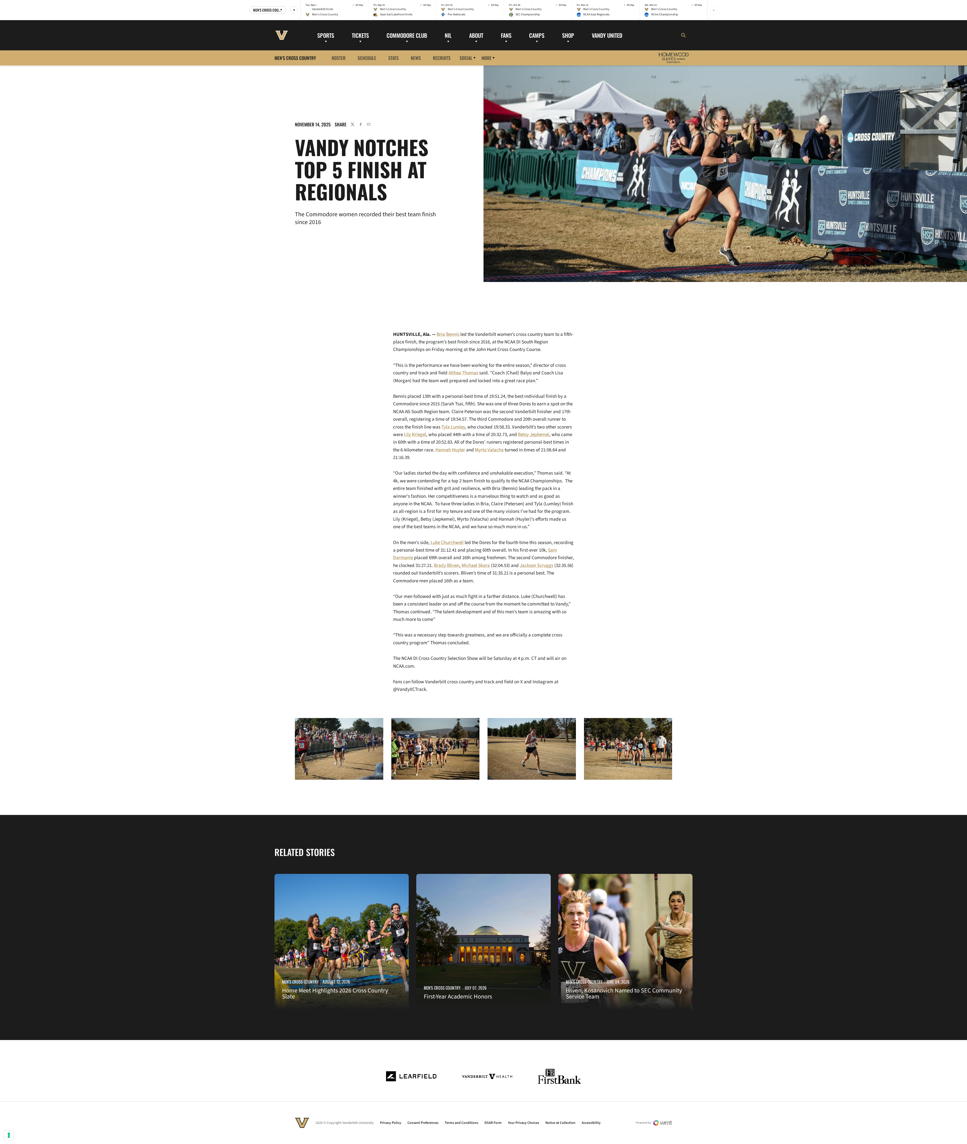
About (476, 35)
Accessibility (591, 1122)
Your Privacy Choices (523, 1122)
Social (466, 57)
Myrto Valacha (489, 450)
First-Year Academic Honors (458, 996)
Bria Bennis (448, 334)
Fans (506, 35)
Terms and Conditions (461, 1122)
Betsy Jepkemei (533, 434)
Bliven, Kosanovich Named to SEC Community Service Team (624, 993)
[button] (294, 10)
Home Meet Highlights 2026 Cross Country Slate (335, 993)
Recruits (442, 57)
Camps (536, 35)
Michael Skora (476, 565)
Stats (393, 57)
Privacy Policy (390, 1122)
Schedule (367, 57)
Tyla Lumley (453, 427)
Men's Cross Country (300, 982)
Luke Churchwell (447, 542)
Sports (325, 35)
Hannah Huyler (450, 450)
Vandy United (607, 35)
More (486, 57)
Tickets (360, 35)
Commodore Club (407, 35)
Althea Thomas (463, 373)
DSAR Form (493, 1122)
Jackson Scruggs (536, 565)
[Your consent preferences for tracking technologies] (9, 1135)
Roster (339, 57)
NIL (448, 35)
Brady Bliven (446, 565)
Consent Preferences (422, 1122)
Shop (568, 35)
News (416, 57)
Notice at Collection (560, 1122)
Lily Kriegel (415, 434)
